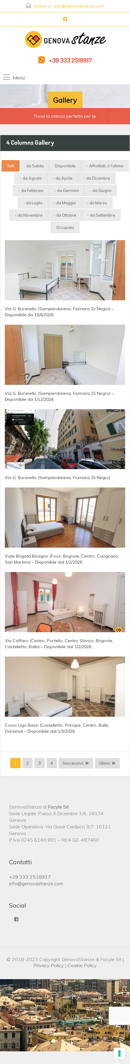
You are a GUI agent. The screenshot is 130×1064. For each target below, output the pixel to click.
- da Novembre (29, 215)
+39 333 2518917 (70, 60)
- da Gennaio (66, 190)
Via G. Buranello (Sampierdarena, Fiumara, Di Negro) (57, 477)
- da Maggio (65, 202)
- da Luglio (33, 202)
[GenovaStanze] (65, 40)
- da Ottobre (65, 215)
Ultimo (104, 763)
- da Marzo (97, 202)
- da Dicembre (96, 178)
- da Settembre (101, 215)
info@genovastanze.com (79, 6)
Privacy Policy (48, 965)
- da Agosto (31, 178)
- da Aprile (63, 178)
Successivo (73, 763)
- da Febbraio (31, 190)
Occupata (65, 227)
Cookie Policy (82, 965)
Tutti (10, 165)
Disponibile (65, 165)
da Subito (35, 165)
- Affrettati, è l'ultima (104, 165)
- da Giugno (101, 190)
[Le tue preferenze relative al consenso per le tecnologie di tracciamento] (119, 1053)
